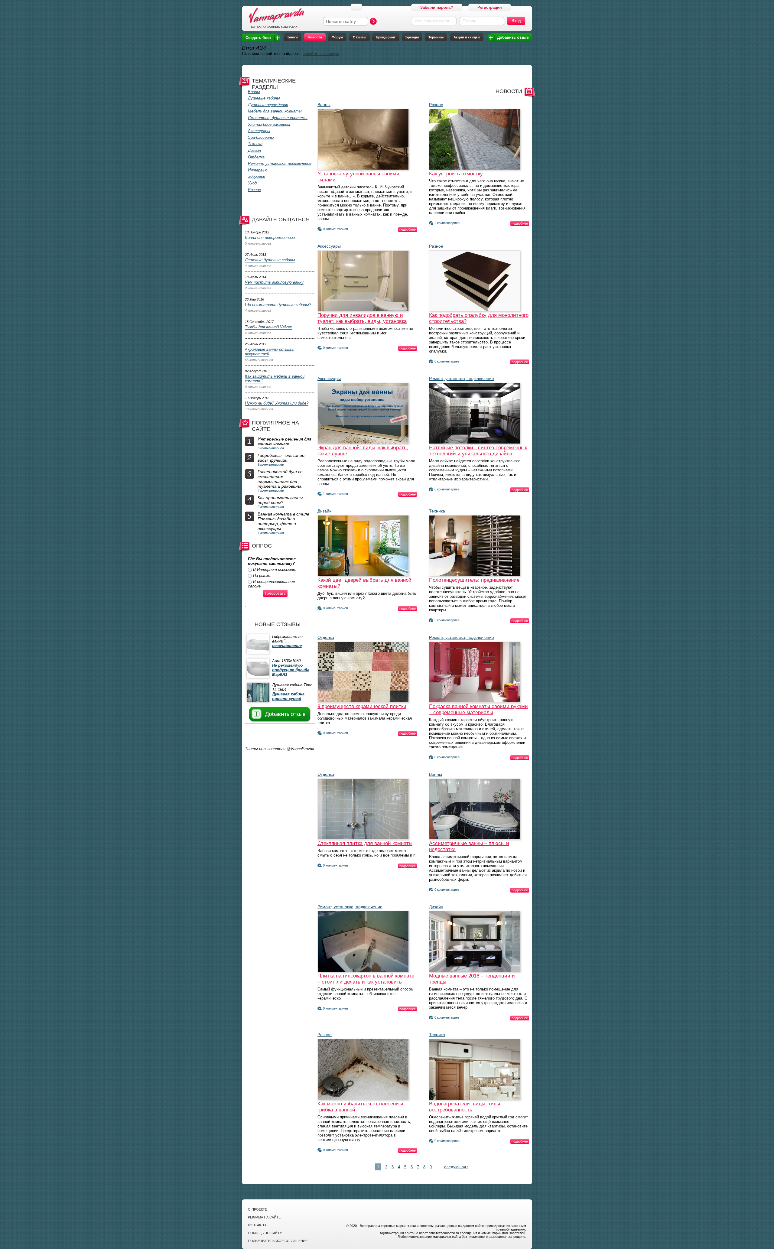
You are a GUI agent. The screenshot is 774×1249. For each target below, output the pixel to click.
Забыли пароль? (436, 7)
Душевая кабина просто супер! (288, 696)
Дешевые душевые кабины (270, 260)
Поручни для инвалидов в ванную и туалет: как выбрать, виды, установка (362, 318)
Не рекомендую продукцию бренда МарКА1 (290, 670)
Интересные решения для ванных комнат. (284, 441)
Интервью (258, 170)
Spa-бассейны (261, 137)
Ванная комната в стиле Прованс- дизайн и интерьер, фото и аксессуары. (283, 521)
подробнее (407, 229)
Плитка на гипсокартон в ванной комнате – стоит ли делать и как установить (365, 979)
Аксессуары (259, 130)
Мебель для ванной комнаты (275, 111)
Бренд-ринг (385, 37)
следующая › (456, 1167)
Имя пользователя (432, 21)
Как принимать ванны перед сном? (280, 500)
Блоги (293, 37)
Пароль (469, 21)
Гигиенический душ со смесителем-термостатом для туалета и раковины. (280, 479)
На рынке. (262, 575)
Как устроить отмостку (456, 174)
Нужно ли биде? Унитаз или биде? (276, 403)
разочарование (287, 645)
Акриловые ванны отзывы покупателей (269, 351)
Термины (436, 37)
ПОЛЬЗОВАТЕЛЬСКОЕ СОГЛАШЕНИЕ (277, 1241)
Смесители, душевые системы (277, 117)
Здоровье (256, 176)
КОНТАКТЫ (257, 1225)
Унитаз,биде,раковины (269, 124)
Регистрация (489, 7)
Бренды (412, 37)
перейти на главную (321, 53)
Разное (254, 189)
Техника (255, 143)
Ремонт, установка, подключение (279, 163)
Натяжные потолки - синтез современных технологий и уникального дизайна (478, 451)
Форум (337, 37)
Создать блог (258, 37)
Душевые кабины (264, 98)
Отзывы (359, 37)
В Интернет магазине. (274, 569)
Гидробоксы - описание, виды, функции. (282, 458)
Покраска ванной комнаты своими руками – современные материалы (478, 709)
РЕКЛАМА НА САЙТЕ (264, 1217)
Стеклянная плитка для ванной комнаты (364, 843)
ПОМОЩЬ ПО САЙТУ (265, 1233)
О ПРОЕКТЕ (257, 1209)
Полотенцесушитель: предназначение (474, 580)
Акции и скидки (467, 37)
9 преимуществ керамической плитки (361, 706)
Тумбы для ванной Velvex (268, 327)
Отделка (256, 157)
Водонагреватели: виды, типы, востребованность (465, 1107)
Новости (315, 37)
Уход (252, 183)
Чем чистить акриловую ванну (274, 282)
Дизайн (254, 150)
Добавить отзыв (513, 37)
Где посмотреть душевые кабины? (278, 304)
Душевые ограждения (268, 104)
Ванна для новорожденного (270, 237)
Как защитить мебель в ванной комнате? (274, 378)
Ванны (254, 91)
